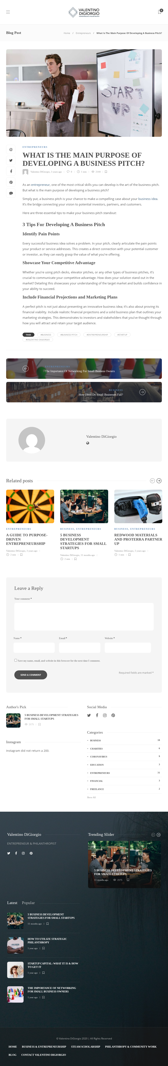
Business (116, 390)
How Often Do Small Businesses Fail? (101, 394)
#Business (46, 334)
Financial (125, 780)
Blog (12, 1054)
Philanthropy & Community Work (131, 1046)
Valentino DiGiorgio (40, 172)
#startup (122, 334)
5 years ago (140, 551)
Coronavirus (125, 756)
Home (67, 33)
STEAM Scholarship (85, 1046)
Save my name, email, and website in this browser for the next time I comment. (59, 660)
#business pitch (68, 334)
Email (63, 638)
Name (18, 638)
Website (110, 638)
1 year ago (33, 948)
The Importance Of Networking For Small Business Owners (80, 371)
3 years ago (56, 172)
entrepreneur (40, 185)
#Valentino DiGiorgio (38, 339)
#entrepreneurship (97, 334)
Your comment (23, 598)
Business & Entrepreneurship (44, 1046)
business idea (147, 199)
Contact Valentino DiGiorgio (43, 1054)
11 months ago (88, 555)
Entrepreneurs (83, 33)
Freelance (125, 789)
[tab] (12, 902)
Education (125, 764)
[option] (30, 522)
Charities (125, 748)
